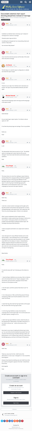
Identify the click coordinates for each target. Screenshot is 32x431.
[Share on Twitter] (2, 421)
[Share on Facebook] (4, 421)
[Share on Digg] (9, 421)
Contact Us (16, 425)
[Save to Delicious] (12, 421)
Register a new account (16, 392)
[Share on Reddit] (15, 421)
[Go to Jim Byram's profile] (3, 65)
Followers (14, 409)
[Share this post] (29, 25)
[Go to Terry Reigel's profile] (3, 166)
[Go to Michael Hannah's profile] (3, 96)
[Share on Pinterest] (22, 421)
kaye (3, 17)
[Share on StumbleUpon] (17, 421)
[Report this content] (27, 25)
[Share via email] (20, 421)
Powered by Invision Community (16, 428)
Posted (11, 25)
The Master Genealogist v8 (20, 17)
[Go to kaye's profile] (3, 24)
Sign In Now (16, 403)
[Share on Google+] (7, 421)
